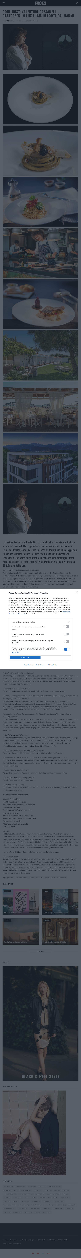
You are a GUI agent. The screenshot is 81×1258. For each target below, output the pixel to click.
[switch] (66, 626)
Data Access (40, 665)
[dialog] (40, 629)
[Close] (77, 593)
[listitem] (40, 622)
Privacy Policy (52, 665)
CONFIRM (25, 657)
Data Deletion (28, 665)
